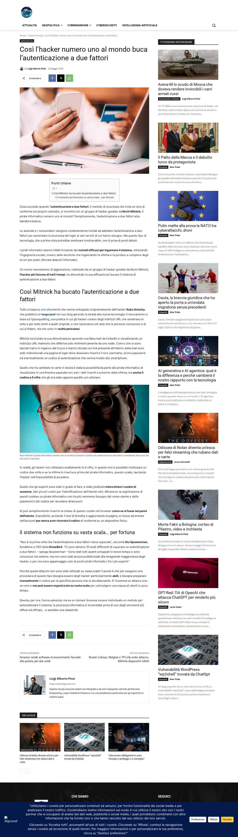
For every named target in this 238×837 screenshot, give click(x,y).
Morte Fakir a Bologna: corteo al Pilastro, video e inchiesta (185, 526)
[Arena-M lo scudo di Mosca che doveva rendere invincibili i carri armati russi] (188, 65)
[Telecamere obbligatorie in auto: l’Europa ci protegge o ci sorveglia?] (128, 737)
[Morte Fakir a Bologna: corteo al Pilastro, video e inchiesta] (188, 505)
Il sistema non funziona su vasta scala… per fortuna (86, 197)
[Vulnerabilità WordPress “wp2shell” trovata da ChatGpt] (84, 737)
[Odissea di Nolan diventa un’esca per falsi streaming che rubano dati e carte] (40, 737)
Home (23, 35)
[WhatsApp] (69, 78)
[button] (213, 25)
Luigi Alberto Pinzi (37, 68)
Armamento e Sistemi (169, 98)
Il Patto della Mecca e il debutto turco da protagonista (185, 159)
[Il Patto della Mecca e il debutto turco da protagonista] (188, 138)
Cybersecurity (35, 35)
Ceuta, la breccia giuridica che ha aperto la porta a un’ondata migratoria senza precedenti (186, 302)
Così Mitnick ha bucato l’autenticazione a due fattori (84, 193)
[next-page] (28, 771)
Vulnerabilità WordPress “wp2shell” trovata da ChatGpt (184, 671)
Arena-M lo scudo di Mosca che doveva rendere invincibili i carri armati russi (185, 89)
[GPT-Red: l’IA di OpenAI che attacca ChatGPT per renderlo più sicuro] (188, 573)
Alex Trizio (175, 167)
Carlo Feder (176, 607)
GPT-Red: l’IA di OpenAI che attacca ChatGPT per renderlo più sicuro (187, 597)
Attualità (69, 749)
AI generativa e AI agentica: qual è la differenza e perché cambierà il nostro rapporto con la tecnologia (187, 375)
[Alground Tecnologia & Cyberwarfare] (49, 12)
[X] (61, 78)
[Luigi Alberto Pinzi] (22, 69)
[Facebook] (52, 78)
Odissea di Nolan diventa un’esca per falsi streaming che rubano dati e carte (39, 759)
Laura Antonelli (182, 461)
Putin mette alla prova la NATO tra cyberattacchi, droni (187, 228)
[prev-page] (22, 771)
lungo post (48, 314)
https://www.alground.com (62, 684)
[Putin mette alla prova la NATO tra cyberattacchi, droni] (188, 206)
